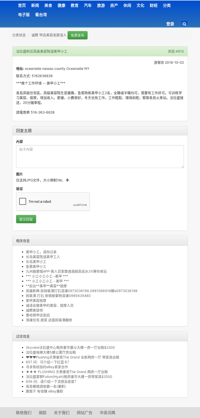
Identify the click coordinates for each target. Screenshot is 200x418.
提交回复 (26, 219)
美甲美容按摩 (36, 300)
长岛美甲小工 (36, 261)
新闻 (35, 5)
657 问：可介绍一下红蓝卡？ (48, 362)
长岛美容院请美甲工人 (43, 257)
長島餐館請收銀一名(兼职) (46, 386)
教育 (75, 5)
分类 (167, 5)
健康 (61, 5)
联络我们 (23, 412)
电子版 (24, 14)
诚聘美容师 (34, 310)
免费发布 (77, 35)
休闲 (127, 5)
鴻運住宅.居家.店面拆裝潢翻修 (49, 320)
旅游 (101, 5)
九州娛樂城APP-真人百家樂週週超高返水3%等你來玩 (66, 271)
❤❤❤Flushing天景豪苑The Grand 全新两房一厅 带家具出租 (72, 357)
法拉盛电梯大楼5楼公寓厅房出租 (51, 352)
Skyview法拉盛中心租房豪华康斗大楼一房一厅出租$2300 (70, 347)
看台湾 (41, 14)
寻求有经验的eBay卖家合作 (47, 367)
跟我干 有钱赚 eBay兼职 (44, 391)
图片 (19, 174)
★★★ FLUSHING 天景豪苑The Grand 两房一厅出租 (67, 372)
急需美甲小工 (36, 266)
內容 (19, 141)
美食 (48, 5)
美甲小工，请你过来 (41, 252)
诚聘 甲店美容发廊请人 (49, 35)
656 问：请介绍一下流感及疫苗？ (52, 381)
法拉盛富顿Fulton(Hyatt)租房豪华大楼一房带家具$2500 (69, 376)
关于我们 (62, 412)
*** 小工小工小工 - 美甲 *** (47, 281)
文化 (140, 5)
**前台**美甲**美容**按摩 (46, 286)
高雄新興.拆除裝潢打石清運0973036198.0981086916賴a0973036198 (82, 291)
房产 (114, 5)
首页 (22, 5)
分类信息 (19, 35)
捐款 (43, 412)
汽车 (88, 5)
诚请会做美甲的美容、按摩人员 (50, 305)
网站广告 (84, 412)
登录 (170, 23)
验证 (19, 189)
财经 (154, 5)
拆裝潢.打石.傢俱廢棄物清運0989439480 (58, 295)
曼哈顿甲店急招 (38, 315)
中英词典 (107, 412)
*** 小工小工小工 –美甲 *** (47, 276)
